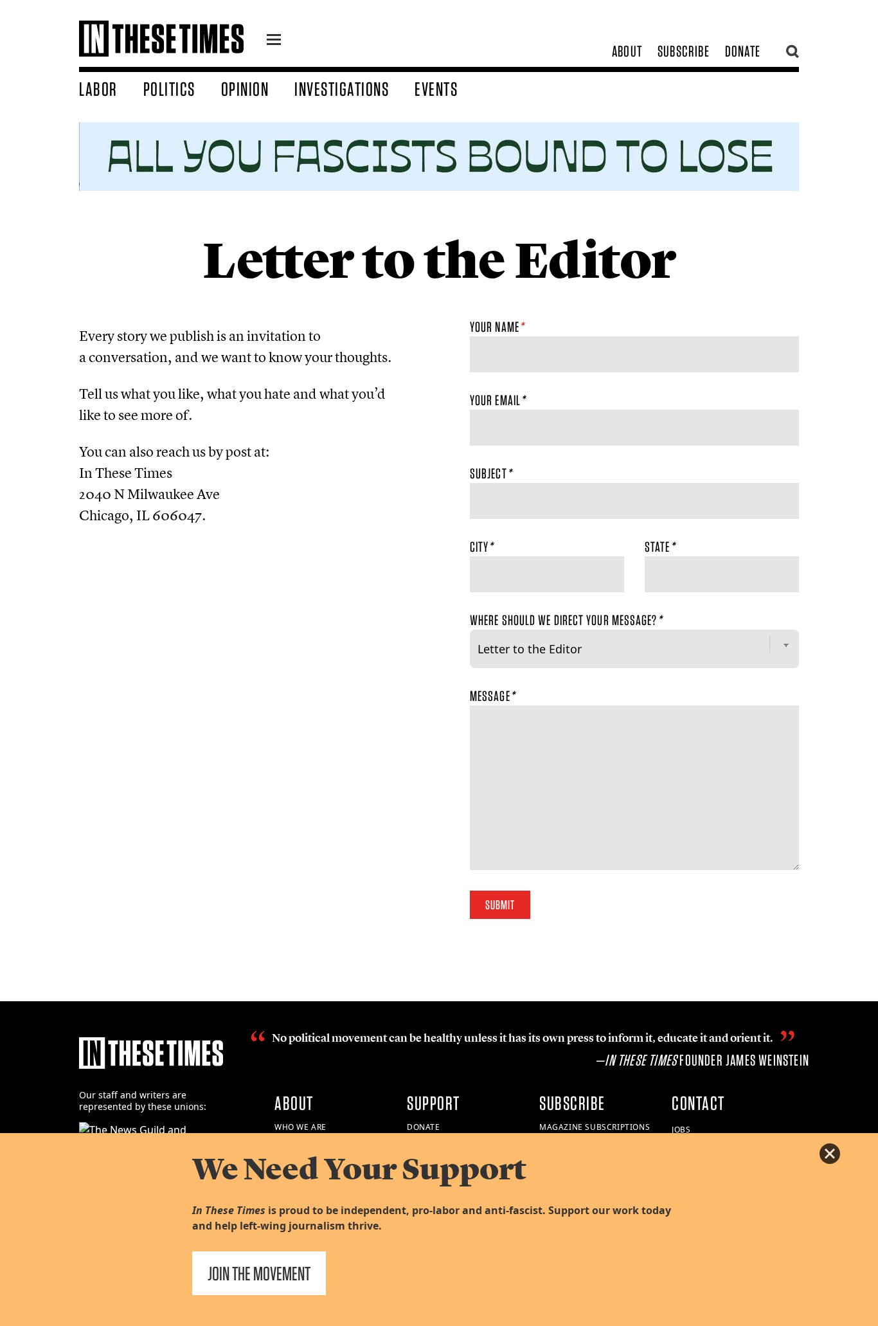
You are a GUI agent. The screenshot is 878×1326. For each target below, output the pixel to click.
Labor (98, 88)
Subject (491, 473)
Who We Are (300, 1127)
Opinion (245, 88)
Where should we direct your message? (566, 620)
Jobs (681, 1129)
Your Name (497, 326)
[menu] (274, 41)
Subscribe (684, 51)
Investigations (341, 88)
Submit (500, 905)
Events (436, 88)
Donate (742, 51)
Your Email (497, 400)
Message (492, 695)
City (482, 546)
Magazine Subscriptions (594, 1127)
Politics (169, 88)
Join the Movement (259, 1273)
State (660, 546)
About (627, 51)
